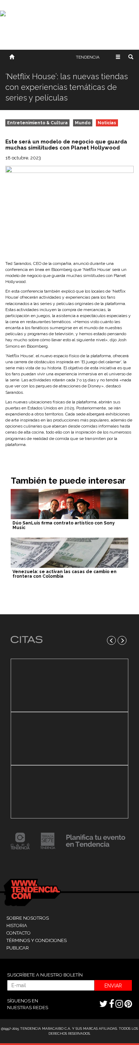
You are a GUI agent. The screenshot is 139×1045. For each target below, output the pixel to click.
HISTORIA (16, 925)
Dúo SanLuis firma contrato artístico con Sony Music (63, 525)
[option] (69, 738)
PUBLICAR (17, 948)
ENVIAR (113, 986)
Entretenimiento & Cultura (37, 122)
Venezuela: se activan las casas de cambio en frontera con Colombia (64, 574)
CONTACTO (18, 933)
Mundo (83, 122)
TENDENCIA (87, 57)
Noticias (107, 122)
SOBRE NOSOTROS (27, 918)
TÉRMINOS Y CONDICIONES (36, 940)
